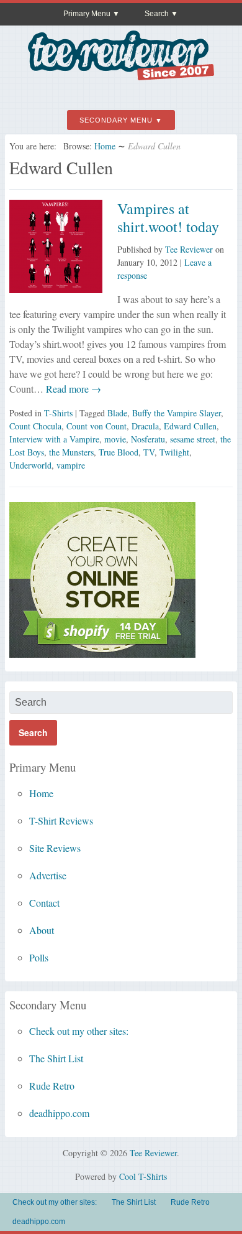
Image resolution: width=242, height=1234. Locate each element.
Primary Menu (86, 13)
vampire (70, 465)
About (41, 930)
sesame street (192, 439)
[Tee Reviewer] (121, 75)
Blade (117, 413)
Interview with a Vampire (54, 439)
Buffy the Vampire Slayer (176, 413)
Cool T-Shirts (143, 1176)
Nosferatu (148, 439)
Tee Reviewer (189, 249)
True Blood (118, 452)
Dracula (145, 426)
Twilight (174, 452)
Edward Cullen (190, 426)
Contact (44, 902)
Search (157, 13)
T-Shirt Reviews (61, 820)
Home (104, 146)
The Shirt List (56, 1058)
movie (115, 439)
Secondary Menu (116, 120)
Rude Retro (51, 1085)
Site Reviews (55, 847)
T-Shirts (58, 413)
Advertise (47, 875)
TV (149, 452)
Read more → (72, 388)
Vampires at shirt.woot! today (168, 217)
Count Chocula (35, 426)
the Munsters (71, 452)
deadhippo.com (59, 1112)
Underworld (30, 465)
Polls (38, 957)
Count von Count (96, 426)
